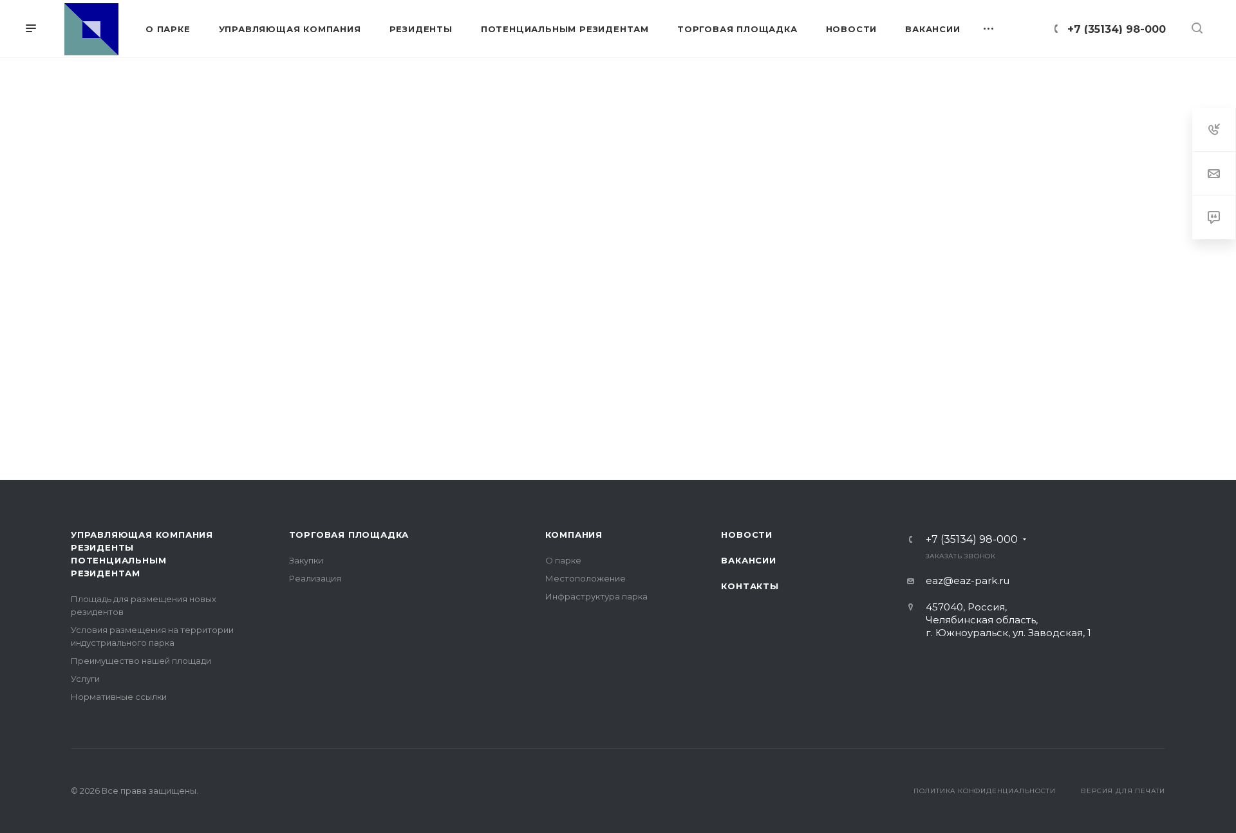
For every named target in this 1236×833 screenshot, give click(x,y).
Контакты (749, 586)
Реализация (315, 578)
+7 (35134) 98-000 (1116, 29)
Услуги (85, 678)
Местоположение (585, 578)
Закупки (306, 560)
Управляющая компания (142, 534)
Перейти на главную (618, 400)
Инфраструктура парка (596, 596)
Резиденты (102, 547)
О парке (563, 560)
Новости (746, 534)
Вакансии (748, 560)
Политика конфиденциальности (984, 791)
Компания (574, 534)
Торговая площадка (349, 534)
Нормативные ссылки (119, 696)
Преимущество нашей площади (141, 660)
